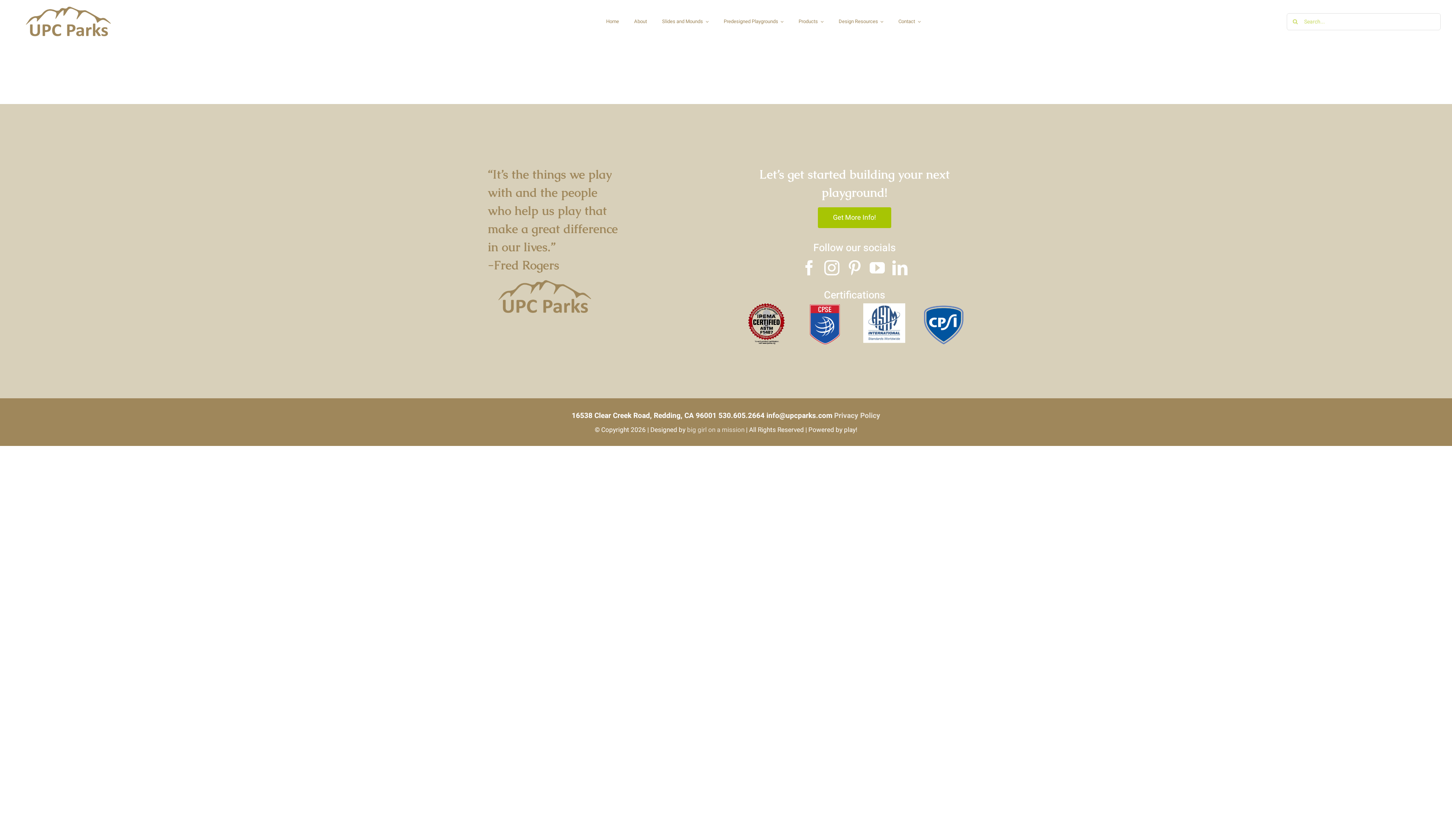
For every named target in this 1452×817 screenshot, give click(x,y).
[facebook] (809, 267)
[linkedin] (900, 267)
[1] (825, 306)
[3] (944, 306)
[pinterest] (854, 267)
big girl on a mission (716, 430)
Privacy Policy (857, 415)
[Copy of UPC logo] (68, 7)
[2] (884, 306)
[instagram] (831, 267)
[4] (766, 306)
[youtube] (877, 267)
